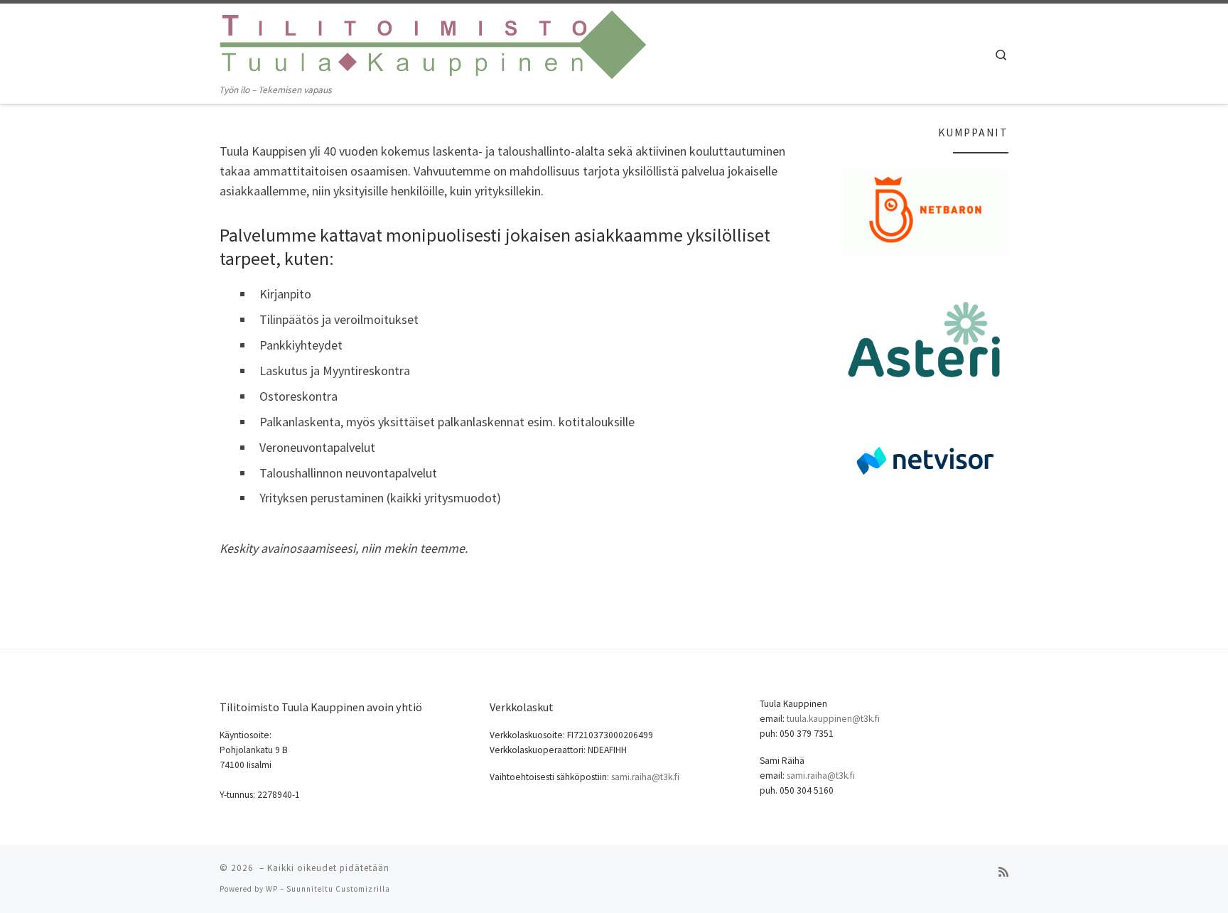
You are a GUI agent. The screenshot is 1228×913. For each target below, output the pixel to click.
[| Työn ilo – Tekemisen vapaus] (433, 43)
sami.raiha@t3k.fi (645, 777)
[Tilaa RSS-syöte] (1003, 872)
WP (272, 889)
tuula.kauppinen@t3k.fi (833, 719)
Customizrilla (362, 889)
